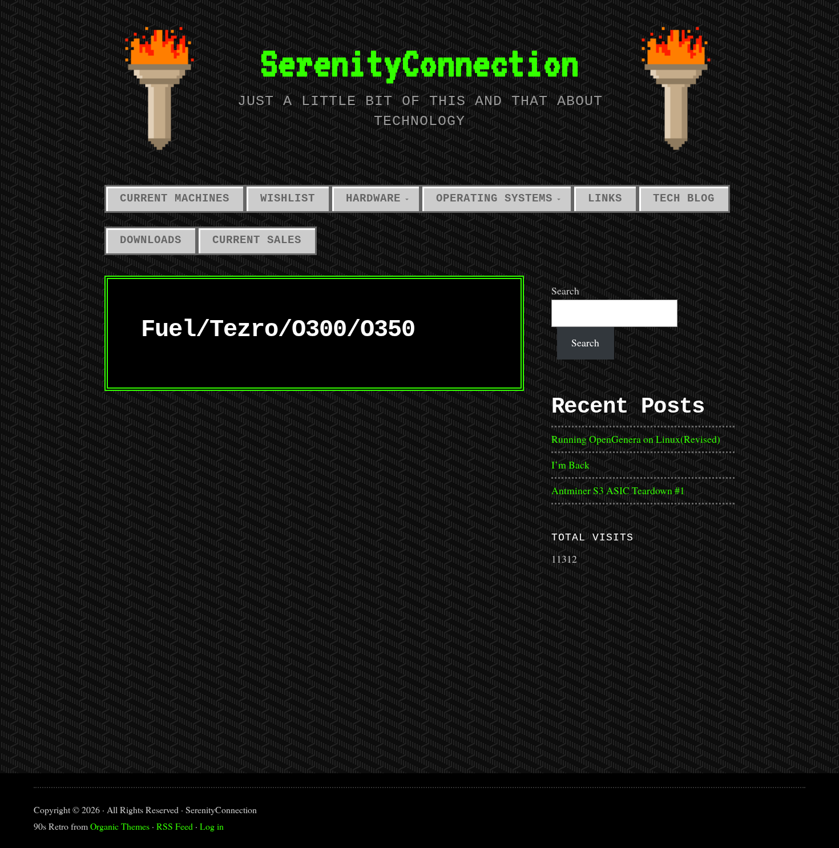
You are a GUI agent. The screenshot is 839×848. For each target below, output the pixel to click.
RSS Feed (174, 826)
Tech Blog (684, 198)
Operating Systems (494, 198)
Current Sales (256, 240)
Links (605, 198)
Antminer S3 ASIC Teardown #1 (618, 490)
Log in (212, 826)
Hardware (373, 198)
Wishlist (287, 198)
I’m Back (570, 464)
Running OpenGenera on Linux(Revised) (635, 439)
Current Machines (174, 198)
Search (565, 290)
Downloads (150, 240)
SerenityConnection (419, 62)
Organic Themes (120, 826)
